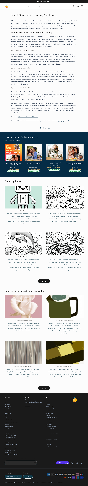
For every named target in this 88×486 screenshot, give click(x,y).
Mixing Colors (8, 452)
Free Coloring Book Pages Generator (11, 445)
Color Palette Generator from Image (53, 434)
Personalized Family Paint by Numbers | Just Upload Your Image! (75, 164)
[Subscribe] (35, 462)
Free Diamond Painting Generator (51, 440)
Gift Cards (48, 404)
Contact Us (7, 415)
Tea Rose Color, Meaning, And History (23, 320)
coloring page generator (61, 121)
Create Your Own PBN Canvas (53, 437)
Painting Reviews (9, 442)
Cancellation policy (60, 482)
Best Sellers (7, 428)
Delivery (7, 402)
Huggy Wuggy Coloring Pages (23, 210)
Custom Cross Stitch (51, 408)
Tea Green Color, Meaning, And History (64, 320)
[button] (30, 6)
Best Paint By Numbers (51, 417)
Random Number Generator (11, 448)
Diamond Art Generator (10, 437)
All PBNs (48, 415)
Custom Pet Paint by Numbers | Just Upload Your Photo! (54, 162)
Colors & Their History (10, 450)
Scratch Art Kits (49, 406)
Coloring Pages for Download (12, 439)
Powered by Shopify (21, 482)
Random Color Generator (52, 428)
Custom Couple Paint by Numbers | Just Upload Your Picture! (34, 164)
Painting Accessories (10, 430)
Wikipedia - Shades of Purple (28, 117)
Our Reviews (7, 404)
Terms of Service (9, 411)
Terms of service (43, 482)
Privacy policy (35, 482)
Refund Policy (8, 413)
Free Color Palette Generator (53, 430)
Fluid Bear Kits (49, 413)
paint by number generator (37, 121)
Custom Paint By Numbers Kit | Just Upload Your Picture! (13, 164)
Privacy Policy (8, 408)
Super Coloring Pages (64, 210)
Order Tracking (8, 406)
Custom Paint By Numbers (11, 419)
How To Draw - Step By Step (11, 454)
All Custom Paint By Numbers (12, 422)
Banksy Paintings (9, 426)
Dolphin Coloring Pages (23, 256)
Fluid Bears (7, 424)
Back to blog (45, 128)
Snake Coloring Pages (64, 256)
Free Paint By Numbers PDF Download (52, 443)
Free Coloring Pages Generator (53, 446)
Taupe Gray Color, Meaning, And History (23, 366)
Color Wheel (49, 422)
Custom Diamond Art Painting (53, 411)
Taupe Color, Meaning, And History (64, 366)
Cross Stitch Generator (10, 435)
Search (47, 400)
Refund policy (29, 482)
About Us (48, 402)
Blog (6, 417)
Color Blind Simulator (51, 426)
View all (44, 281)
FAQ (6, 400)
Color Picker (49, 424)
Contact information (51, 482)
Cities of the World (9, 433)
